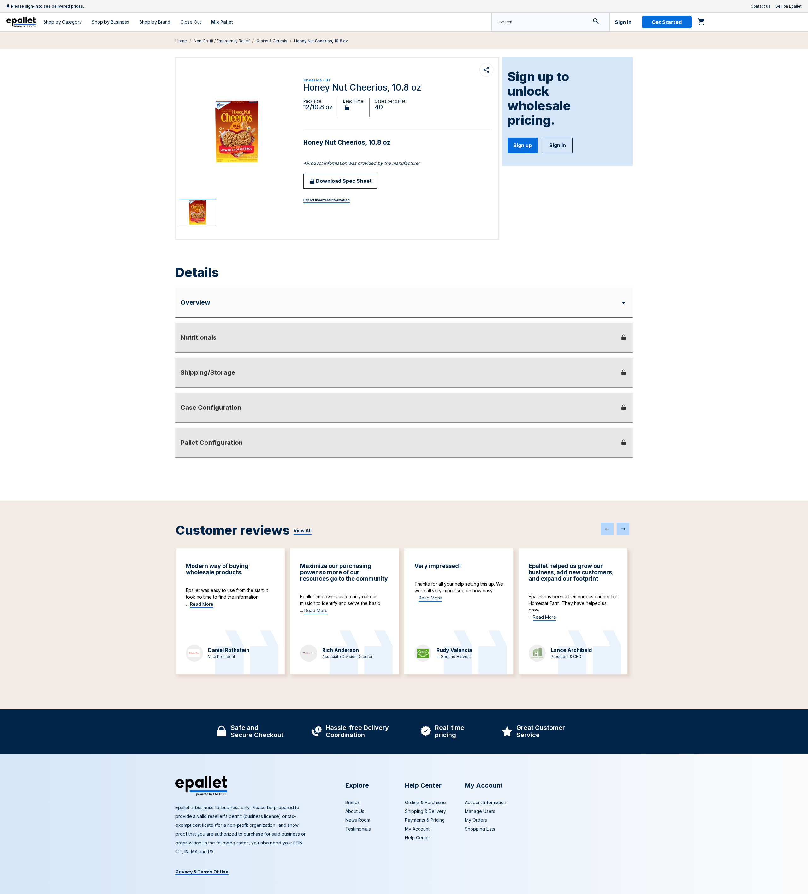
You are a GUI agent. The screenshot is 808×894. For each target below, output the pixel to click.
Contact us (760, 6)
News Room (357, 820)
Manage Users (480, 811)
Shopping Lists (480, 828)
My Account (417, 828)
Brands (352, 802)
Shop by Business (110, 22)
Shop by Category (62, 22)
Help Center (417, 837)
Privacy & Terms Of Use (202, 871)
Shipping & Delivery (425, 811)
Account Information (485, 802)
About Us (354, 811)
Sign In (623, 22)
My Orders (476, 820)
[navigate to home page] (21, 22)
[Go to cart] (701, 21)
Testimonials (358, 828)
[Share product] (486, 70)
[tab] (404, 337)
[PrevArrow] (607, 529)
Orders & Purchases (426, 802)
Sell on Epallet (788, 6)
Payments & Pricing (425, 820)
